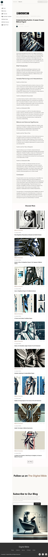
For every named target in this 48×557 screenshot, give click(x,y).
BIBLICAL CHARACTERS (24, 16)
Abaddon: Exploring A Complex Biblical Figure (24, 373)
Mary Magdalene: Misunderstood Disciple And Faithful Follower (27, 234)
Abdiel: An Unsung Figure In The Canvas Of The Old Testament (27, 400)
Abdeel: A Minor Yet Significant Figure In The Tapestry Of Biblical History (28, 263)
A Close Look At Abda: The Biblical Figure (23, 318)
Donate (34, 550)
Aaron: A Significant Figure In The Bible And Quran (25, 291)
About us (23, 550)
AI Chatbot (29, 550)
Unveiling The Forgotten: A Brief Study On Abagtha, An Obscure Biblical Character (28, 456)
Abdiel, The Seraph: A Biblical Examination (23, 428)
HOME (17, 16)
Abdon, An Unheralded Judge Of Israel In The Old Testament (27, 345)
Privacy (12, 550)
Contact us (18, 550)
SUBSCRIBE (37, 503)
